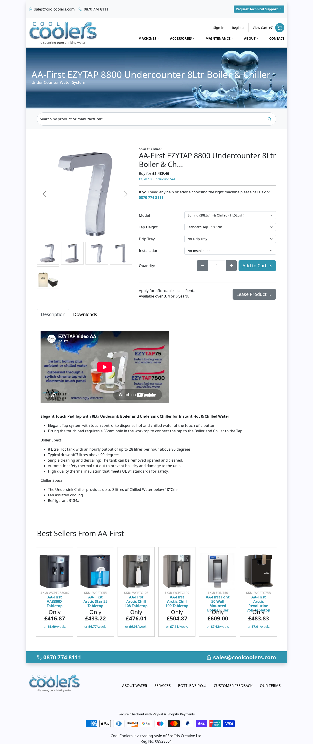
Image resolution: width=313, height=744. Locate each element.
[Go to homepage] (63, 33)
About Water (134, 685)
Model (144, 215)
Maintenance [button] (218, 38)
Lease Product (252, 294)
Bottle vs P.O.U (192, 685)
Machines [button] (147, 38)
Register (238, 27)
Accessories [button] (181, 38)
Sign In (218, 27)
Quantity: (147, 265)
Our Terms (270, 685)
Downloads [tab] (85, 314)
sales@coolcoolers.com (54, 9)
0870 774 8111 (95, 9)
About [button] (249, 38)
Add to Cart (255, 265)
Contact (276, 38)
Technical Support (257, 9)
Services (162, 685)
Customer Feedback (233, 685)
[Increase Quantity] (231, 265)
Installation (148, 250)
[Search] (269, 119)
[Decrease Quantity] (202, 265)
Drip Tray (147, 238)
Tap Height (148, 227)
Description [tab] (53, 314)
